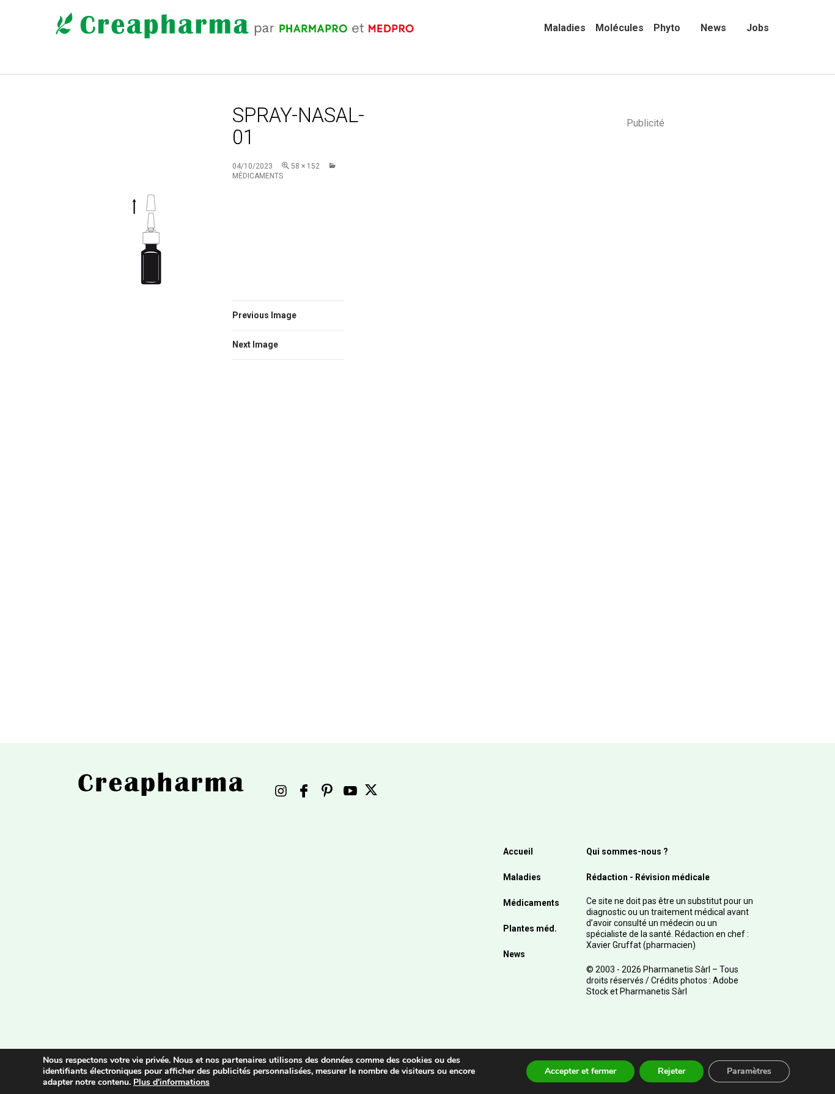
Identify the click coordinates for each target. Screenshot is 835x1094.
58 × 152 (305, 166)
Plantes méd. (530, 928)
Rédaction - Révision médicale (648, 877)
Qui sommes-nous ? (627, 851)
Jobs (757, 28)
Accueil (518, 851)
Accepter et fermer (580, 1071)
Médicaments (531, 903)
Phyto (666, 28)
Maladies (565, 28)
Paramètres (749, 1071)
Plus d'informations (171, 1082)
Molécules (619, 28)
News (713, 28)
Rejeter (671, 1071)
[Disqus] (304, 542)
